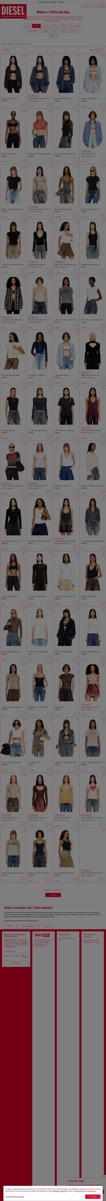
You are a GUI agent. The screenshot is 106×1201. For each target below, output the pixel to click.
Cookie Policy (91, 1191)
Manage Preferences (60, 1191)
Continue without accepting (14, 1196)
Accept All (92, 1196)
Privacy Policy (79, 1191)
